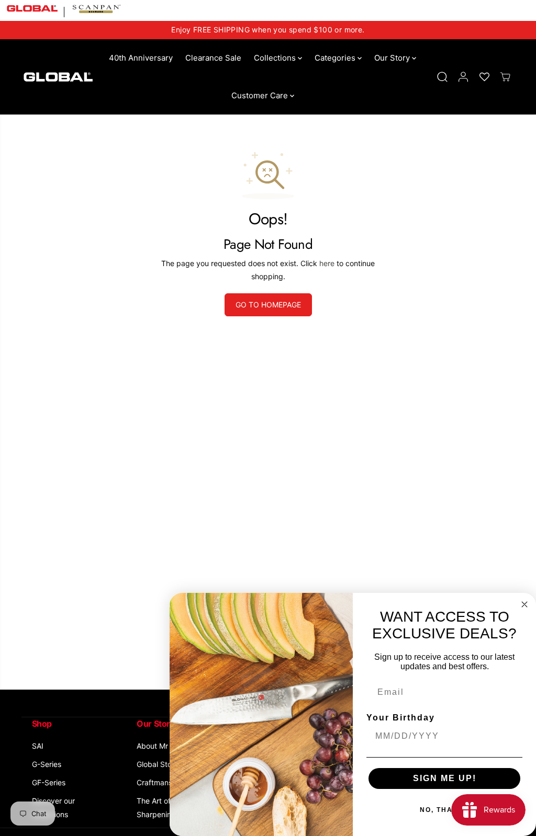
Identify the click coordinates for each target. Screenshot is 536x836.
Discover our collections (53, 807)
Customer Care (260, 95)
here (326, 263)
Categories (336, 58)
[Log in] (463, 76)
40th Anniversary (141, 58)
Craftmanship (160, 782)
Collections (276, 58)
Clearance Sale (213, 58)
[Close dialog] (524, 604)
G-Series (46, 764)
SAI (37, 745)
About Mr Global (164, 745)
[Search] (442, 76)
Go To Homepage (268, 304)
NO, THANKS (445, 810)
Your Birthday (400, 717)
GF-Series (48, 782)
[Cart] (505, 76)
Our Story (393, 58)
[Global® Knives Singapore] (58, 76)
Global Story (157, 764)
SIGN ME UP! (444, 778)
